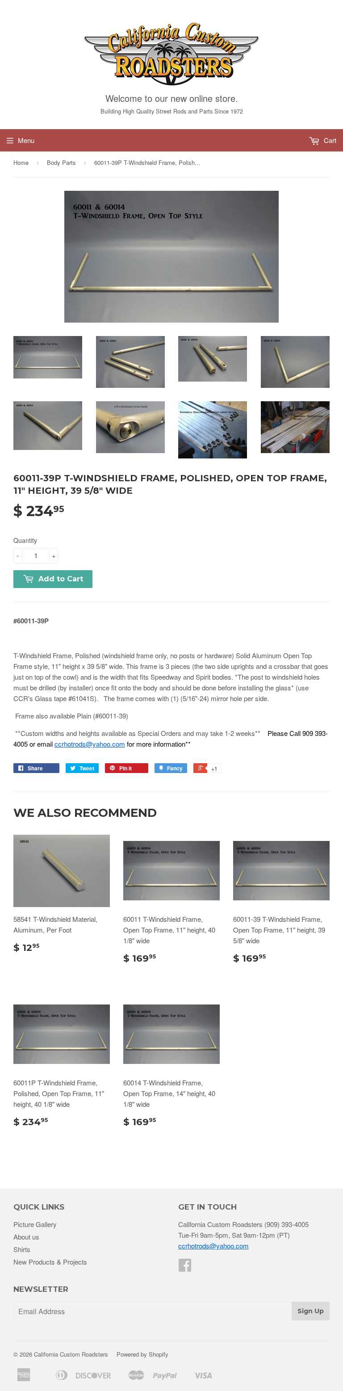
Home (21, 162)
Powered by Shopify (142, 1354)
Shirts (21, 1249)
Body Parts (61, 162)
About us (26, 1236)
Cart (329, 140)
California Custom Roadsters (71, 1354)
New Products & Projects (50, 1261)
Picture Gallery (35, 1224)
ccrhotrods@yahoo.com (89, 743)
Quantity (25, 540)
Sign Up (310, 1311)
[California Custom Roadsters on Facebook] (185, 1267)
